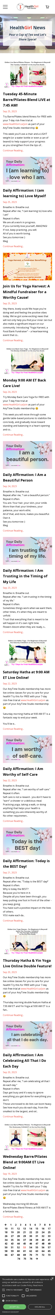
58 (6, 1251)
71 (36, 1255)
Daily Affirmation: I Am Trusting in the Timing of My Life (25, 576)
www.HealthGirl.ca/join (15, 124)
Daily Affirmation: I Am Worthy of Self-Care (23, 771)
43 (12, 1243)
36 (18, 1240)
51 (12, 1247)
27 (12, 1236)
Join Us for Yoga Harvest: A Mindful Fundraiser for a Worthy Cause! (26, 292)
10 (6, 1228)
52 (18, 1247)
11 (12, 1228)
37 (24, 1240)
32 (43, 1236)
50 (6, 1247)
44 (18, 1243)
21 (24, 1232)
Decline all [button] (40, 1307)
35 (12, 1240)
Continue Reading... (13, 150)
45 (24, 1243)
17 (49, 1228)
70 (30, 1255)
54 (30, 1247)
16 (43, 1228)
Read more (38, 1285)
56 (43, 1247)
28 (18, 1236)
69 (24, 1255)
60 (18, 1251)
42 (6, 1243)
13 (24, 1228)
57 (49, 1247)
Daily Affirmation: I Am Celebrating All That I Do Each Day (24, 1060)
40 (43, 1240)
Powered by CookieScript (10, 1312)
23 (36, 1232)
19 (12, 1232)
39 (36, 1240)
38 (30, 1240)
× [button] (52, 1278)
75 (24, 1258)
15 (36, 1228)
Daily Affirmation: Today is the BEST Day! (26, 863)
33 (49, 1236)
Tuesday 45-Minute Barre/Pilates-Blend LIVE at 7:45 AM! (26, 99)
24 (43, 1232)
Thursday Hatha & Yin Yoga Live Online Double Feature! (27, 963)
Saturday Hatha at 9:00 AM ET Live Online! (26, 674)
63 (36, 1251)
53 (24, 1247)
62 (30, 1251)
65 (49, 1251)
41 (49, 1240)
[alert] (27, 1295)
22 (30, 1232)
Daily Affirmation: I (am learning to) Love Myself (24, 193)
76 (31, 1258)
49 (49, 1243)
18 (6, 1232)
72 (43, 1255)
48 (43, 1243)
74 (18, 1258)
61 (24, 1251)
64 (43, 1251)
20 (18, 1232)
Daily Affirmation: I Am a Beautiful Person (24, 477)
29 (24, 1236)
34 (6, 1240)
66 (6, 1255)
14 (30, 1228)
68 (18, 1255)
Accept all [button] (15, 1307)
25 (49, 1232)
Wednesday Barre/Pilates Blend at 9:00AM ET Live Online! (25, 1162)
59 (12, 1251)
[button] (27, 1300)
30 (30, 1236)
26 (6, 1236)
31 (36, 1236)
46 (30, 1243)
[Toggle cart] (47, 7)
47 (36, 1243)
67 (12, 1255)
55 (36, 1247)
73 (49, 1255)
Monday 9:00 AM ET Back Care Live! (24, 383)
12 (18, 1228)
